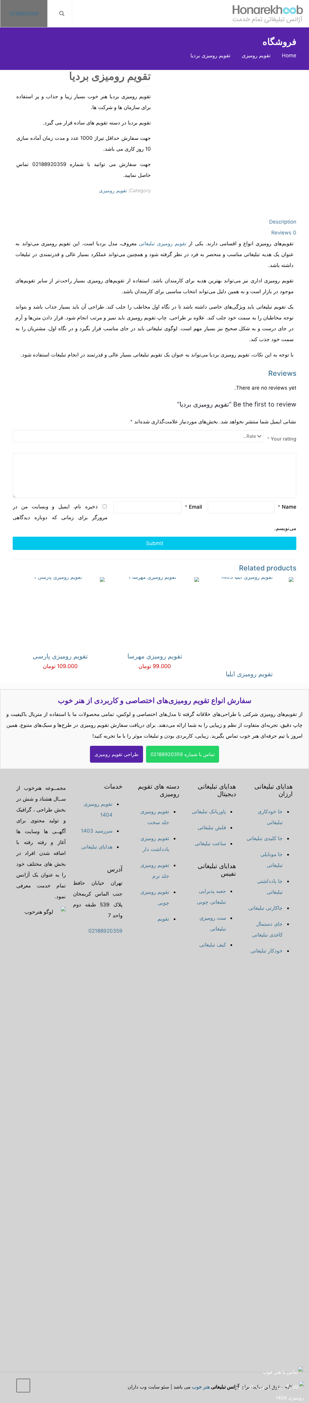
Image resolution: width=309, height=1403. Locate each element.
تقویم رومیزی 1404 (98, 809)
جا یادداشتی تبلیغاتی (270, 886)
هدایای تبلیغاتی (97, 847)
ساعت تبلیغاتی (210, 843)
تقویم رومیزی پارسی (60, 656)
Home (289, 55)
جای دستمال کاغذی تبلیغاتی (267, 929)
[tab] (154, 221)
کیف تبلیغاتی (212, 945)
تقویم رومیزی (256, 55)
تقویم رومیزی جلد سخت (154, 816)
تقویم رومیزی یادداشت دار (154, 843)
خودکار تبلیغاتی (266, 951)
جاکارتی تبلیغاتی (265, 908)
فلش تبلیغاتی (212, 827)
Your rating (281, 439)
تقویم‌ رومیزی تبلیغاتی (162, 243)
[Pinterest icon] (43, 1388)
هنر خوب (201, 1387)
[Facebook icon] (60, 1388)
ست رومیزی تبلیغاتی (212, 923)
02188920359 (23, 14)
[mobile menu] (83, 13)
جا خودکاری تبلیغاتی (270, 816)
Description (282, 222)
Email (193, 507)
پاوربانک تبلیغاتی (209, 811)
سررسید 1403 (97, 831)
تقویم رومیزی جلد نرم (154, 870)
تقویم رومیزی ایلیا (249, 674)
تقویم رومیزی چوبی (154, 897)
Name (287, 507)
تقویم (163, 919)
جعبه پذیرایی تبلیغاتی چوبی (211, 896)
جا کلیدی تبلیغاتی (265, 838)
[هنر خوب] (268, 13)
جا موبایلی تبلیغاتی (271, 859)
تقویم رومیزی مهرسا (154, 656)
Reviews (283, 233)
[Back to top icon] (23, 1385)
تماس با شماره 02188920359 (183, 754)
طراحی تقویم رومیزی (116, 754)
